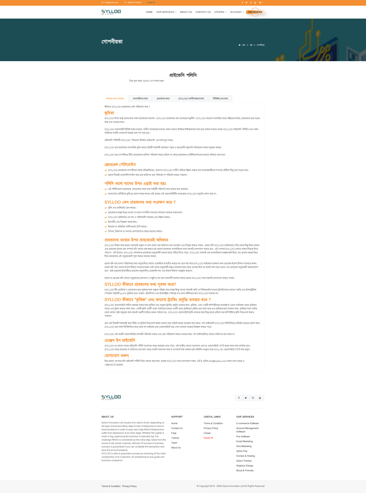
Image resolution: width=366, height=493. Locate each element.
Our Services (165, 12)
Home (149, 12)
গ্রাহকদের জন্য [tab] (163, 98)
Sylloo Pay (241, 451)
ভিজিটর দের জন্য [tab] (220, 98)
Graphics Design (244, 465)
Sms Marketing (243, 446)
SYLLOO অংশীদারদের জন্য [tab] (191, 98)
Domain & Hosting (245, 456)
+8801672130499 (114, 364)
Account (236, 12)
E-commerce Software (247, 423)
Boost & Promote (244, 470)
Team (174, 442)
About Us (186, 12)
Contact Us (203, 12)
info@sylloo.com (217, 361)
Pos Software (243, 436)
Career (207, 433)
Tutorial (175, 438)
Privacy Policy (211, 428)
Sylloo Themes (244, 460)
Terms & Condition (213, 423)
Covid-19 (208, 438)
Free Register (255, 12)
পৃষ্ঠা (251, 45)
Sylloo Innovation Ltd (233, 486)
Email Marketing (244, 441)
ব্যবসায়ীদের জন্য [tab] (140, 98)
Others (219, 12)
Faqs (173, 433)
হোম (243, 45)
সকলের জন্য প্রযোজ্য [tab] (115, 98)
